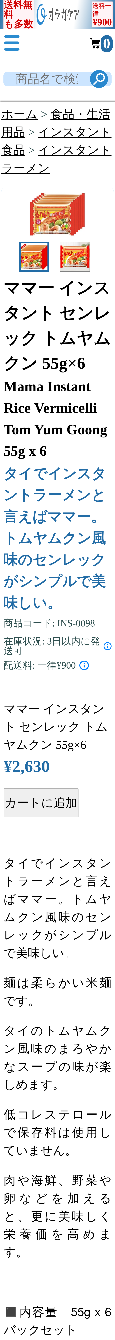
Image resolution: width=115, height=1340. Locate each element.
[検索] (99, 79)
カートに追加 (41, 802)
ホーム (19, 114)
